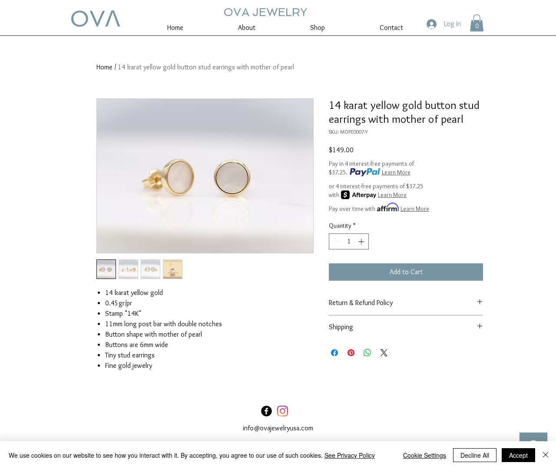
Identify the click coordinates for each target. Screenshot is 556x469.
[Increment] (362, 241)
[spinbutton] (349, 241)
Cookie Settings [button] (424, 455)
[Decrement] (335, 241)
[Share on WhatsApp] (367, 353)
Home (104, 67)
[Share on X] (384, 353)
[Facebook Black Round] (266, 411)
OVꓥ (95, 19)
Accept (518, 455)
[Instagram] (282, 411)
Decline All (474, 455)
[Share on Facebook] (334, 353)
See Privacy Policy (349, 455)
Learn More (396, 172)
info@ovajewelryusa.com (278, 428)
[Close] (545, 455)
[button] (477, 22)
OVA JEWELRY (265, 12)
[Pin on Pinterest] (351, 353)
